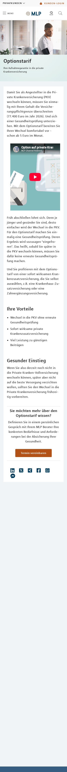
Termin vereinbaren (33, 453)
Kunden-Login (53, 3)
